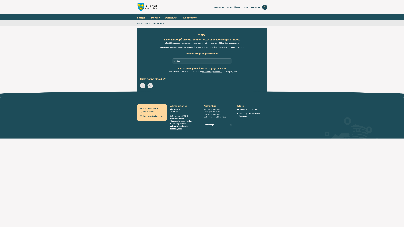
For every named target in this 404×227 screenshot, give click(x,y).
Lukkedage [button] (209, 125)
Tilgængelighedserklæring (181, 121)
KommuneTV (219, 7)
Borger (141, 17)
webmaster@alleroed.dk (212, 72)
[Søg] (174, 60)
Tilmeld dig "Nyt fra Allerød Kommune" (249, 115)
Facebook (243, 109)
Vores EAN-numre (177, 119)
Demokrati (171, 17)
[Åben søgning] (264, 7)
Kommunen (190, 17)
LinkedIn (255, 109)
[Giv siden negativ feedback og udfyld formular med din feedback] (150, 85)
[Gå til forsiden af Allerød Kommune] (175, 7)
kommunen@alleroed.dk (153, 116)
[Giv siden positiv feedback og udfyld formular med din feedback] (142, 85)
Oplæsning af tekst (178, 124)
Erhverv (155, 17)
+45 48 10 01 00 (149, 112)
